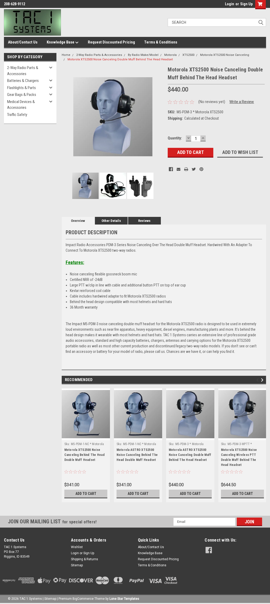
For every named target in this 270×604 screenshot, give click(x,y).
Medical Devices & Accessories (21, 104)
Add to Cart (85, 493)
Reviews (144, 221)
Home (66, 55)
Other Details (111, 221)
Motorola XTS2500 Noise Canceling (224, 55)
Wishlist (77, 547)
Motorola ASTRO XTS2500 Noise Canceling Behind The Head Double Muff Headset (137, 455)
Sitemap (77, 565)
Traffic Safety (17, 114)
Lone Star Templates (124, 599)
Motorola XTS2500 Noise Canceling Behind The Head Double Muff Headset (84, 455)
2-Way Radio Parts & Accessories (22, 70)
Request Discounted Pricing (111, 42)
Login (229, 4)
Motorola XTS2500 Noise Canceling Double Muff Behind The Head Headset (120, 59)
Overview (78, 221)
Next (158, 117)
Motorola (170, 55)
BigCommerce (83, 599)
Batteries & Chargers (23, 80)
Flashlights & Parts (21, 87)
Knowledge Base (61, 42)
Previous (67, 117)
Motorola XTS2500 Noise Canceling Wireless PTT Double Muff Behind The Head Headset (239, 457)
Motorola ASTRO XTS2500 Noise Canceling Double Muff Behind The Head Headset (190, 455)
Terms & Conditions (160, 42)
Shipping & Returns (84, 559)
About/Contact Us (22, 42)
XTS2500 (188, 55)
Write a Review (241, 102)
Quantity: (175, 138)
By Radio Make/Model (143, 55)
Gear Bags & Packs (21, 94)
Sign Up (246, 4)
